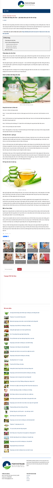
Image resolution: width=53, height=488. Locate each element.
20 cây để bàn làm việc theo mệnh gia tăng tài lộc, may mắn (22, 338)
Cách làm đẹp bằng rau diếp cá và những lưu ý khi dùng (21, 390)
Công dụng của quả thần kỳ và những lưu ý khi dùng (20, 325)
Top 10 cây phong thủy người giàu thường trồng (19, 334)
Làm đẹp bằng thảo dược (11, 15)
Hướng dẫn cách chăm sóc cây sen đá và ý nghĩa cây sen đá (22, 351)
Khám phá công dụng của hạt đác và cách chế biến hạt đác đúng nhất (24, 321)
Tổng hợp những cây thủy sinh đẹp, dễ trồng (19, 407)
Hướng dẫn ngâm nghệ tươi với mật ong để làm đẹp (20, 329)
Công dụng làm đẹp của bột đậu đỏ (17, 445)
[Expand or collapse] (49, 38)
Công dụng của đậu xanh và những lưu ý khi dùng (19, 355)
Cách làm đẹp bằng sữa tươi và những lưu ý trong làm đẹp (21, 437)
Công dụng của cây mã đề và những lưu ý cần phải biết (21, 441)
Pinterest (28, 478)
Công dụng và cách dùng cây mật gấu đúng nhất (19, 347)
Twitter (27, 477)
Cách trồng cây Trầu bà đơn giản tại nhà (18, 415)
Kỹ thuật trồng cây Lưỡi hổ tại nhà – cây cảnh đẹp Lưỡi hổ (21, 411)
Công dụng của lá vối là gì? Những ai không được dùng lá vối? (22, 381)
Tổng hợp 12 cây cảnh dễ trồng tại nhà (17, 317)
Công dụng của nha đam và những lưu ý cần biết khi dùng (21, 342)
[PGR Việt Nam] (26, 4)
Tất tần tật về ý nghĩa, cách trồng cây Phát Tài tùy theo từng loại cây (24, 385)
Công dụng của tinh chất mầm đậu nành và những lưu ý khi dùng (22, 372)
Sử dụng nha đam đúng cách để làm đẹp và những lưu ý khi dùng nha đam (24, 312)
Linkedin (27, 480)
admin (5, 20)
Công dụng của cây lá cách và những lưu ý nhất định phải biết (22, 420)
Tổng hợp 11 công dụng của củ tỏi (17, 424)
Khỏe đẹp (4, 15)
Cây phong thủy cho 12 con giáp (16, 360)
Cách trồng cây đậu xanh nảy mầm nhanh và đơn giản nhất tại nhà (23, 398)
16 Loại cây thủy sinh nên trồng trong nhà (18, 428)
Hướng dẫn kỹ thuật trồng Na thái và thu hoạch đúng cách (21, 368)
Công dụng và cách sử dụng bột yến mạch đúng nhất (20, 377)
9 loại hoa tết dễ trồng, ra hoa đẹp (17, 364)
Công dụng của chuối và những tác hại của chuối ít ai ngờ (21, 450)
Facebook (28, 475)
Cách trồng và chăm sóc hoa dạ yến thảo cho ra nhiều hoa (21, 394)
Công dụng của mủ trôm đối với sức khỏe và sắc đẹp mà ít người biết (24, 402)
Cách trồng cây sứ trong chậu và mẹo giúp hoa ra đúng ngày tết (22, 432)
